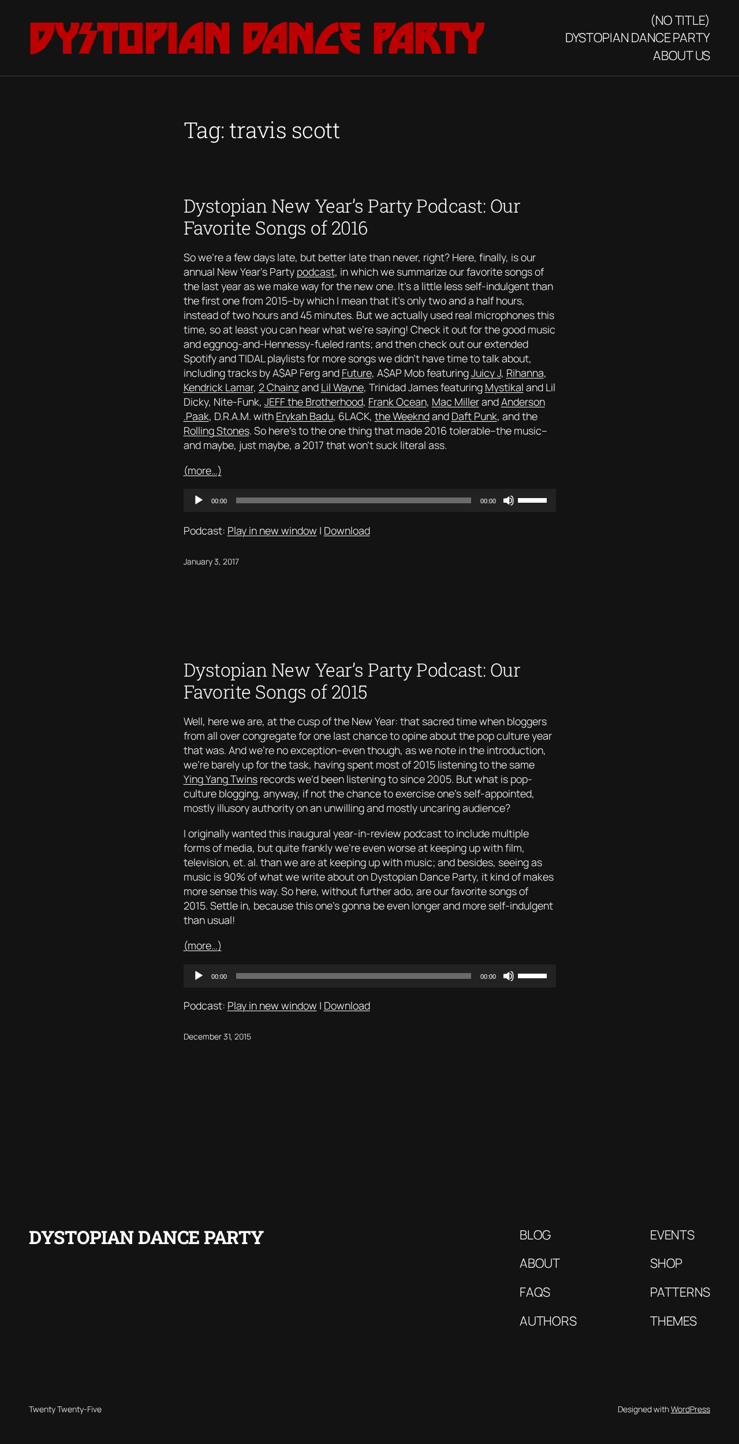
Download (347, 530)
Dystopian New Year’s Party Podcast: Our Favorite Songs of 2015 (352, 681)
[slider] (534, 499)
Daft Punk (474, 416)
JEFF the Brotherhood (313, 402)
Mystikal (504, 387)
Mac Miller (455, 402)
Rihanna (525, 373)
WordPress (690, 1409)
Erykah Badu (304, 416)
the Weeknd (402, 416)
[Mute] (508, 500)
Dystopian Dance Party (256, 38)
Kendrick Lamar (218, 387)
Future (357, 373)
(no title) (680, 20)
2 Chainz (279, 387)
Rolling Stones (216, 430)
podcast (316, 272)
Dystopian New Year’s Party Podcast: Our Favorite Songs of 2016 (352, 217)
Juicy (484, 373)
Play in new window (272, 530)
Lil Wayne (342, 387)
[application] (370, 500)
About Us (681, 55)
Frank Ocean (397, 402)
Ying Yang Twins (220, 779)
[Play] (198, 500)
